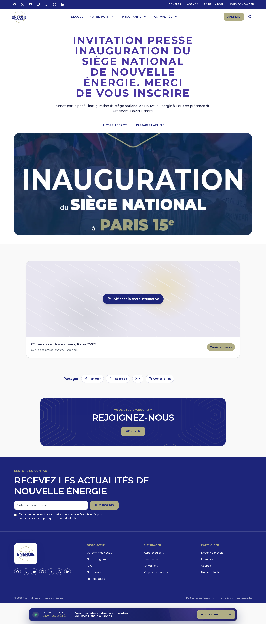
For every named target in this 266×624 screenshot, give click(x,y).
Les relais (207, 559)
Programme (132, 16)
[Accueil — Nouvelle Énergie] (19, 17)
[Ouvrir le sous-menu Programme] (145, 17)
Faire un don (213, 4)
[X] (22, 4)
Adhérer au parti (154, 552)
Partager (95, 378)
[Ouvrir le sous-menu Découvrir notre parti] (113, 17)
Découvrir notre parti (90, 16)
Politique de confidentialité (200, 597)
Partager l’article (150, 125)
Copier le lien (162, 378)
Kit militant (151, 565)
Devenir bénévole (212, 552)
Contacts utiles (244, 597)
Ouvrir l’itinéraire (222, 348)
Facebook (120, 378)
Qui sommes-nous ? (99, 552)
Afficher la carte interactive (136, 299)
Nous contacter (241, 4)
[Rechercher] (250, 17)
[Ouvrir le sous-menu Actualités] (176, 17)
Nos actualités (96, 578)
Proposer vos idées (156, 572)
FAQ (89, 565)
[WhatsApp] (54, 4)
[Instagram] (38, 4)
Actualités (163, 16)
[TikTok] (46, 4)
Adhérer (175, 4)
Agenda (192, 4)
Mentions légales (224, 597)
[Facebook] (14, 4)
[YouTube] (30, 4)
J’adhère (233, 16)
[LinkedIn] (62, 4)
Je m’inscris (104, 505)
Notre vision (94, 572)
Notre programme (98, 559)
